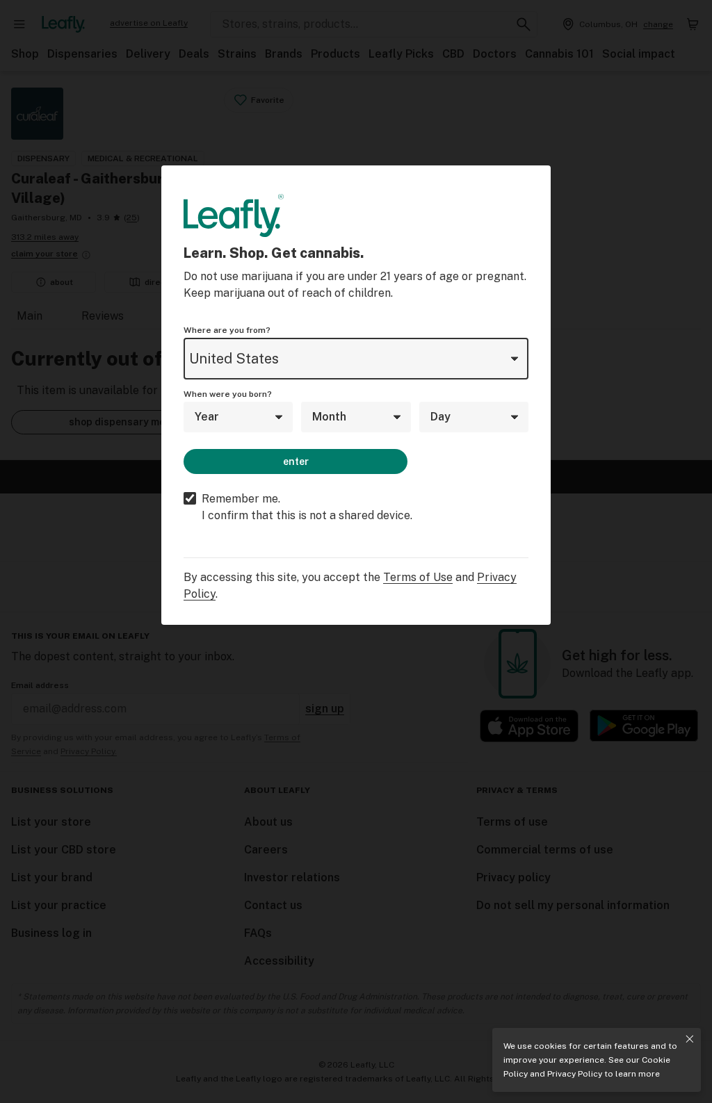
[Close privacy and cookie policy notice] (689, 1039)
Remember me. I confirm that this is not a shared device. (307, 507)
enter (296, 461)
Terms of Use (418, 577)
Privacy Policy (574, 1074)
